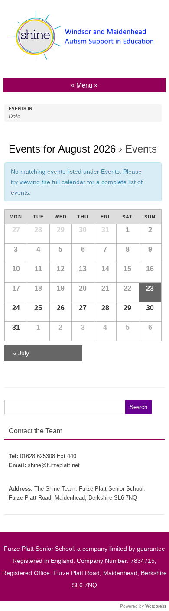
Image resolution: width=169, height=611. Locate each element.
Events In (20, 109)
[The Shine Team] (84, 61)
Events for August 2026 (62, 149)
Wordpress (155, 606)
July (21, 353)
